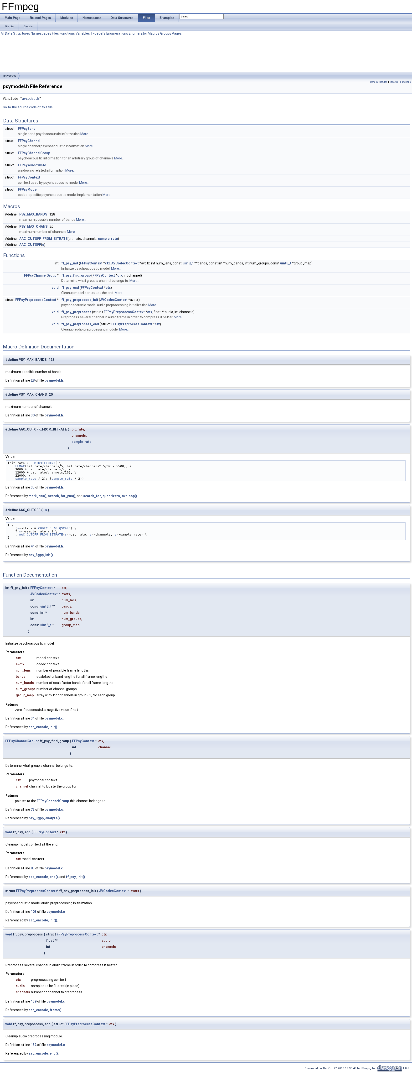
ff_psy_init (69, 263)
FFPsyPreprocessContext (35, 300)
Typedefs (98, 33)
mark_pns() (37, 496)
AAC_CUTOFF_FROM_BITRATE (43, 239)
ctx (107, 263)
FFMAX (20, 466)
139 (33, 1001)
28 (33, 380)
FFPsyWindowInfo (32, 165)
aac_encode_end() (43, 877)
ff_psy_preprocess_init (79, 300)
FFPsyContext (29, 177)
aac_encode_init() (43, 727)
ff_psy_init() (75, 877)
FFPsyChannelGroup (34, 153)
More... (85, 134)
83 (33, 868)
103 (33, 912)
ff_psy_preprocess (76, 312)
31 (33, 718)
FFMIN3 (36, 463)
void (55, 287)
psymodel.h (54, 380)
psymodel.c (54, 718)
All (2, 33)
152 (33, 1045)
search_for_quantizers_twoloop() (110, 496)
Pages (177, 33)
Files (55, 33)
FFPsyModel (27, 189)
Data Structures (17, 33)
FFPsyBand (27, 129)
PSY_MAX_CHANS (33, 226)
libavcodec (9, 75)
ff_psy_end (70, 287)
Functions (67, 33)
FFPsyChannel (29, 141)
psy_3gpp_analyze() (44, 818)
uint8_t (188, 263)
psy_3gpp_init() (41, 555)
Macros (154, 33)
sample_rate (108, 239)
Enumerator (138, 33)
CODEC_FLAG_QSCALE (54, 528)
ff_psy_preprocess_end (80, 324)
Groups (165, 33)
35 (33, 487)
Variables (83, 33)
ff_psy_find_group (76, 275)
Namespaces (41, 33)
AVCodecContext (125, 263)
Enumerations (117, 33)
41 (33, 546)
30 (33, 415)
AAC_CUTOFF (30, 245)
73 (33, 809)
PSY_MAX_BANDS (33, 214)
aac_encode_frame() (45, 1010)
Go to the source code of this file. (28, 107)
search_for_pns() (61, 496)
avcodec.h (30, 98)
